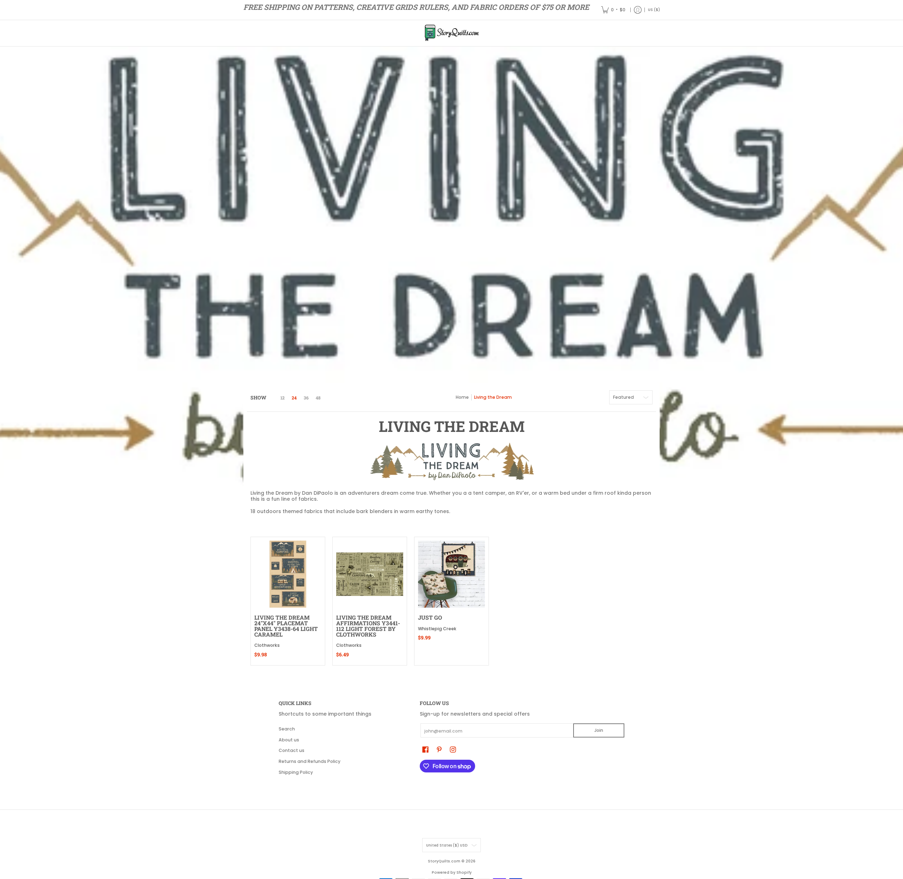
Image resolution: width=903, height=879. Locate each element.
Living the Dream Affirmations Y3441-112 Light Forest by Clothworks (368, 626)
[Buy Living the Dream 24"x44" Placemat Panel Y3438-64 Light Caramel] (287, 574)
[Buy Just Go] (451, 574)
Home (462, 397)
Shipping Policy (296, 772)
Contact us (291, 750)
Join (598, 730)
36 (306, 397)
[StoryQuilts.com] (451, 33)
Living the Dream (493, 397)
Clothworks (267, 645)
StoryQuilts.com (444, 861)
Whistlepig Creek (437, 629)
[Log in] (638, 10)
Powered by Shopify (452, 872)
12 (282, 397)
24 (294, 397)
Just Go (430, 617)
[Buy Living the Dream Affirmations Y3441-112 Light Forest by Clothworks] (369, 574)
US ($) (654, 9)
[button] (425, 749)
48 (318, 397)
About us (289, 740)
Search (287, 729)
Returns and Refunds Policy (309, 761)
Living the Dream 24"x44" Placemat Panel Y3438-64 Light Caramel (286, 626)
